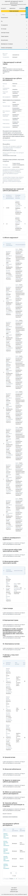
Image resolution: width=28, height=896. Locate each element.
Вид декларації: (4, 17)
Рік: (2, 21)
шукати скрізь (24, 14)
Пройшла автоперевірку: (6, 47)
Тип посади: (3, 28)
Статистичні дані (22, 8)
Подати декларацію (14, 11)
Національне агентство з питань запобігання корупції (15, 894)
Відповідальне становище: (7, 43)
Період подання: (4, 36)
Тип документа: (4, 25)
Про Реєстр (3, 8)
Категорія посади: (5, 32)
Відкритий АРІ (12, 8)
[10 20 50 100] (13, 873)
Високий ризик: (4, 40)
